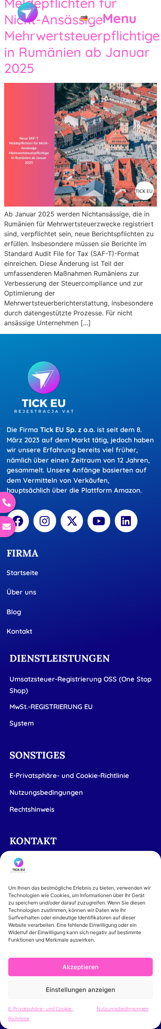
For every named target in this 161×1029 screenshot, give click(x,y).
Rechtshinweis (31, 809)
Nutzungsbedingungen (123, 1009)
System (21, 723)
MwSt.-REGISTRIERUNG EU (51, 706)
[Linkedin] (126, 521)
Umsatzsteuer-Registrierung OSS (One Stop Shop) (80, 685)
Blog (14, 612)
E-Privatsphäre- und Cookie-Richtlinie (69, 775)
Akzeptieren (80, 967)
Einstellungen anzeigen (80, 990)
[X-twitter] (72, 521)
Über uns (21, 592)
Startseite (22, 573)
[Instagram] (44, 521)
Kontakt (19, 631)
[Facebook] (18, 521)
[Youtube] (99, 521)
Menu (119, 18)
